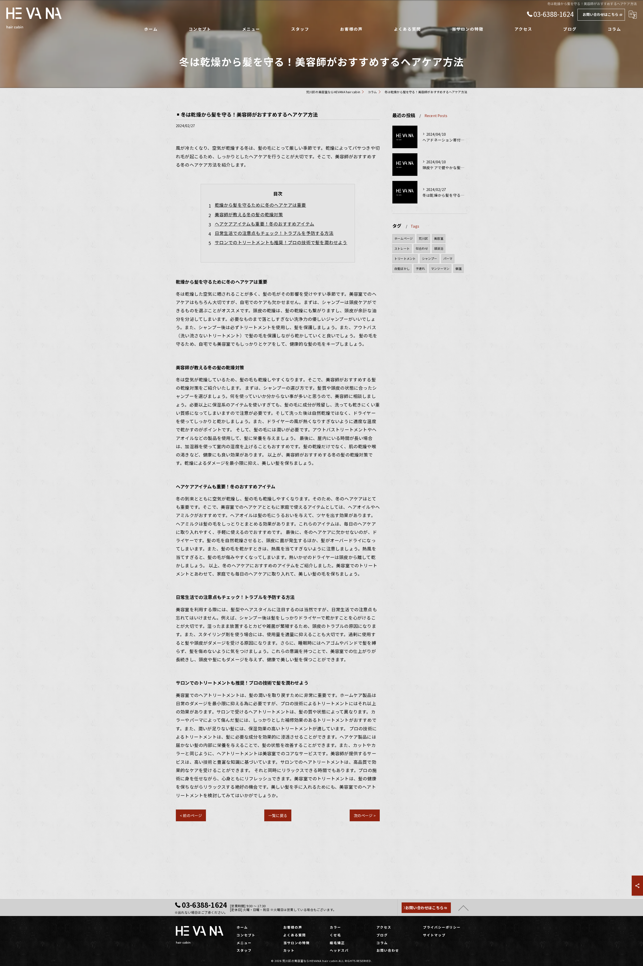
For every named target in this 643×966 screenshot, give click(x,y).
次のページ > (365, 815)
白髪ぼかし (402, 268)
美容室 (438, 238)
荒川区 (423, 238)
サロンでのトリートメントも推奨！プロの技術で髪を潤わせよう (281, 242)
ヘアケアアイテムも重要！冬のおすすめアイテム (264, 224)
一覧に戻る (277, 815)
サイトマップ (434, 935)
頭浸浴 (438, 248)
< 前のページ (191, 815)
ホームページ (403, 238)
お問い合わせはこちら (600, 14)
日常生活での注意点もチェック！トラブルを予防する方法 (274, 233)
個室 (458, 268)
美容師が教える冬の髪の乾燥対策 (249, 214)
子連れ (420, 268)
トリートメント (405, 258)
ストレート (402, 248)
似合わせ (422, 248)
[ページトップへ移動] (463, 908)
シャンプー (429, 258)
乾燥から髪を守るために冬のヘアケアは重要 (260, 205)
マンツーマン (440, 268)
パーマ (448, 258)
